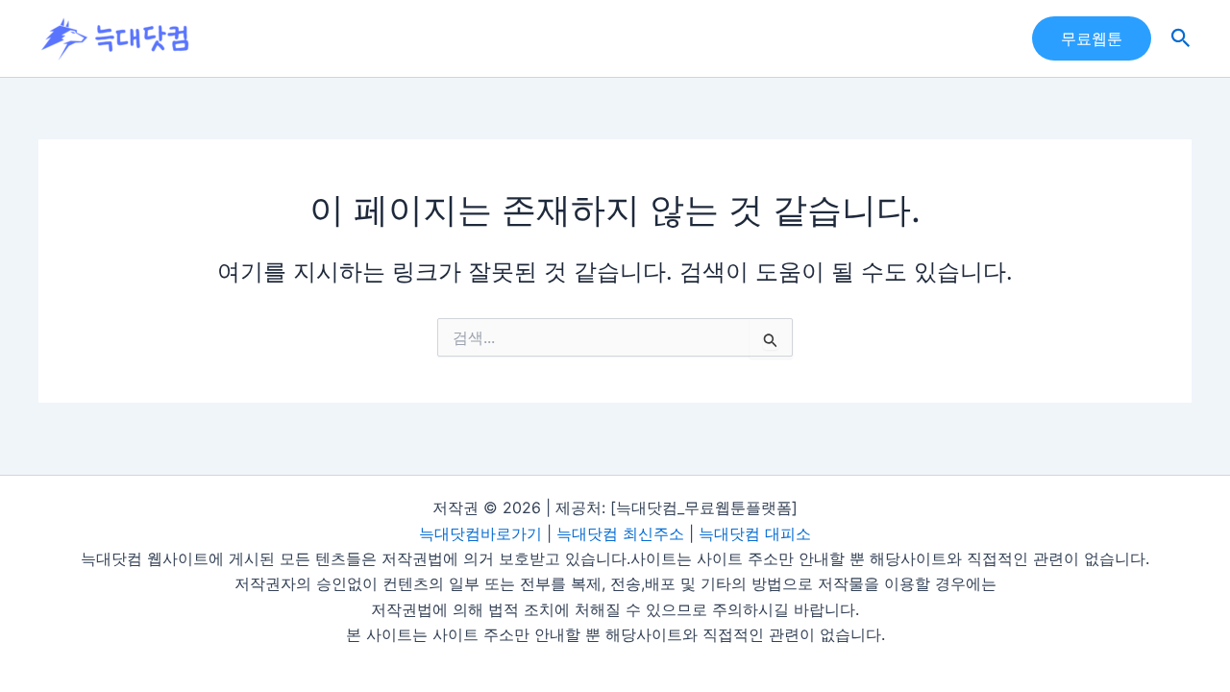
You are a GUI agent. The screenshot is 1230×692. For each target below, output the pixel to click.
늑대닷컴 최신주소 (620, 533)
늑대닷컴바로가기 (480, 533)
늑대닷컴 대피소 (755, 533)
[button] (1091, 38)
